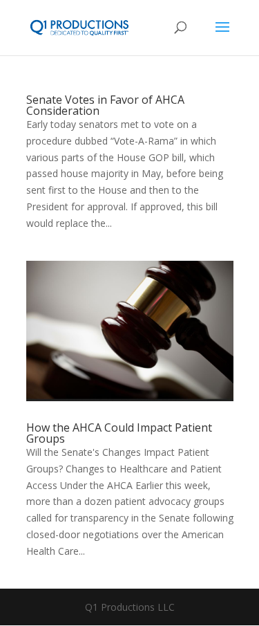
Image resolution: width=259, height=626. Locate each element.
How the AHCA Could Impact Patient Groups (119, 433)
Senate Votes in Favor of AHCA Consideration (105, 105)
